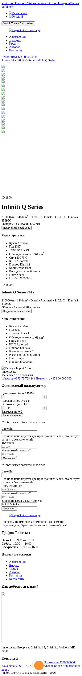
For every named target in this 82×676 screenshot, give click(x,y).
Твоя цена (8, 443)
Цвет (12, 274)
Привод (14, 264)
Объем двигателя (20, 254)
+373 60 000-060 (19, 57)
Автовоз (14, 47)
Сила (12, 257)
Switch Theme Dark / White (18, 23)
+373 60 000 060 (12, 665)
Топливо (14, 250)
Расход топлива (19, 271)
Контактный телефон (16, 450)
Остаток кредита (12, 404)
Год (11, 246)
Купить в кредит (12, 415)
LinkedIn (7, 428)
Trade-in (14, 568)
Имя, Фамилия (12, 485)
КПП (12, 261)
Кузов (13, 243)
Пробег (14, 278)
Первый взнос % (14, 400)
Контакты (15, 50)
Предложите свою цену (16, 227)
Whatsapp (18, 378)
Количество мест (20, 268)
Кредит (14, 43)
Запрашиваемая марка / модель (22, 500)
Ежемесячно (10, 411)
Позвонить (54, 378)
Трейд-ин (15, 40)
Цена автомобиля (13, 393)
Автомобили (17, 36)
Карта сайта (17, 579)
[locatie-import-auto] (35, 641)
